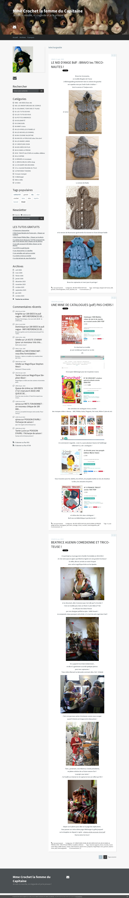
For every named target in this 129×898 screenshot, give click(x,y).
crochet (16, 198)
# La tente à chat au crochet (22, 256)
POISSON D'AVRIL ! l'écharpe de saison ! (28, 420)
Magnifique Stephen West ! (29, 365)
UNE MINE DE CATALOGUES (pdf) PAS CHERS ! (82, 305)
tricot (23, 202)
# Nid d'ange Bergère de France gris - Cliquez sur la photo (29, 234)
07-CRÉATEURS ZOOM (22, 144)
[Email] (14, 27)
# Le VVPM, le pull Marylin (21, 248)
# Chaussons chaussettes (21, 230)
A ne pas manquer (21, 174)
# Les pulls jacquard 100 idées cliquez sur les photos (27, 244)
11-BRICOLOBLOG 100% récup (25, 162)
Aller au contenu (6, 1)
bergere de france (105, 288)
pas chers (69, 525)
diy (32, 195)
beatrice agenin (94, 845)
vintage (75, 525)
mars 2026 (18, 273)
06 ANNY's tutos (20, 126)
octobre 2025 (19, 287)
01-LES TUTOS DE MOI (22, 112)
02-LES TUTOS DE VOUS (23, 115)
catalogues (62, 525)
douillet (72, 289)
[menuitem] (16, 37)
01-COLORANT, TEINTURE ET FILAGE (27, 109)
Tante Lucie (20, 375)
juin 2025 (18, 293)
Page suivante (112, 857)
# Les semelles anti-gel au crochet (24, 253)
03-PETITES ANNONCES (23, 118)
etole (101, 845)
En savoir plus (79, 896)
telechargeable (60, 289)
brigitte (18, 313)
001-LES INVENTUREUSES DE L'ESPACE (28, 106)
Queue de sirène (22, 388)
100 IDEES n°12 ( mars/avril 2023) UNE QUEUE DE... (29, 391)
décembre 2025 (20, 281)
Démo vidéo (19, 180)
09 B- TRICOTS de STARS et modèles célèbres (30, 153)
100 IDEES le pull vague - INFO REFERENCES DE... (29, 315)
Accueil (15, 37)
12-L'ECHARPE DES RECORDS (24, 165)
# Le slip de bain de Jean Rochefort (24, 258)
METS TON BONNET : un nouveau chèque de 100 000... (29, 406)
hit (76, 289)
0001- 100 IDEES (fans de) (23, 103)
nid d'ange (96, 288)
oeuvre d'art (83, 846)
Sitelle (18, 339)
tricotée (106, 845)
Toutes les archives (22, 299)
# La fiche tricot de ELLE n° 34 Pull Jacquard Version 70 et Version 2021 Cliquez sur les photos (29, 240)
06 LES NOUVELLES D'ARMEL (24, 132)
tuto (29, 198)
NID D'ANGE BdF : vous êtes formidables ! (28, 352)
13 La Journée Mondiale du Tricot (26, 168)
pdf (98, 525)
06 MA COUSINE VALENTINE (24, 135)
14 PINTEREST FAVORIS (23, 171)
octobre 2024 (19, 296)
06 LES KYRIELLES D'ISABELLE (25, 129)
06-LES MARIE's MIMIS (22, 141)
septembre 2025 (20, 290)
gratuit (26, 195)
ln (108, 523)
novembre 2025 (20, 284)
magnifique (96, 846)
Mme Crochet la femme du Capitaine (48, 11)
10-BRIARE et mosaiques (23, 159)
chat (38, 195)
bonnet (16, 202)
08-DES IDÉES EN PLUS (22, 147)
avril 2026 (18, 270)
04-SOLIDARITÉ (20, 120)
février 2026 (19, 276)
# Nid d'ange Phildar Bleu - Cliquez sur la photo (28, 237)
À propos (30, 37)
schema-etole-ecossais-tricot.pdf (94, 832)
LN (82, 353)
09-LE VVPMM (19, 156)
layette (36, 198)
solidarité (17, 195)
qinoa (18, 403)
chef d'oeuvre (75, 846)
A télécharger (19, 177)
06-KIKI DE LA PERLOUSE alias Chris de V (28, 138)
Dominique (20, 326)
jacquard (89, 846)
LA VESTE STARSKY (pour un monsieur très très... (28, 341)
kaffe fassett (62, 846)
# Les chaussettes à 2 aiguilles (23, 251)
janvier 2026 (19, 279)
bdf (112, 288)
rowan (68, 846)
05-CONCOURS (20, 123)
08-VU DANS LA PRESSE (23, 150)
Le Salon (17, 183)
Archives (23, 37)
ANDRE (18, 351)
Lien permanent (58, 288)
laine (23, 198)
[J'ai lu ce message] (127, 896)
